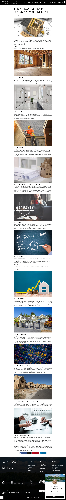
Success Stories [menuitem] (31, 465)
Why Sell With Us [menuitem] (55, 464)
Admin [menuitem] (3, 471)
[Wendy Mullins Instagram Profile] (6, 468)
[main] (33, 231)
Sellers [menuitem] (29, 2)
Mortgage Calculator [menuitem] (42, 472)
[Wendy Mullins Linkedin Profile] (12, 468)
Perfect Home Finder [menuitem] (43, 466)
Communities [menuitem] (35, 2)
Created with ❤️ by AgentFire (33, 497)
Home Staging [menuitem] (55, 467)
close (64, 474)
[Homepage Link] (9, 2)
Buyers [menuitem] (25, 2)
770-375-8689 (52, 2)
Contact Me (61, 2)
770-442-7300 (6, 490)
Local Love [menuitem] (41, 2)
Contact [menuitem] (30, 470)
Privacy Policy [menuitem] (9, 471)
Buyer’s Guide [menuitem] (43, 470)
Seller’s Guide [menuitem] (55, 468)
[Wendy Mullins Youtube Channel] (9, 468)
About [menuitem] (45, 2)
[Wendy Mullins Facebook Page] (3, 468)
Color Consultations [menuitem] (43, 475)
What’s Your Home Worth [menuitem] (57, 465)
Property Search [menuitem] (43, 468)
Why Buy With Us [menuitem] (43, 464)
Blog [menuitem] (29, 468)
